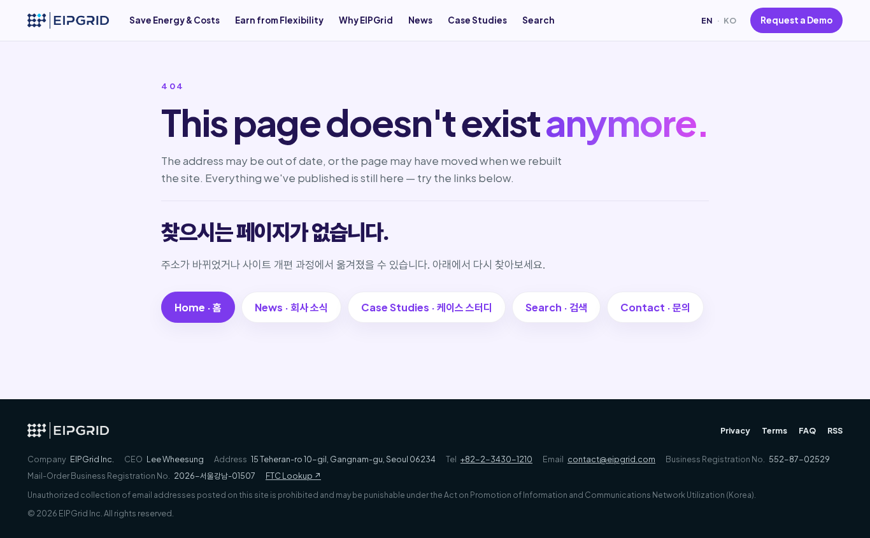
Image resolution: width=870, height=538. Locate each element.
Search (538, 20)
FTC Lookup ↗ (293, 476)
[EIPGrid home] (68, 20)
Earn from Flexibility (279, 20)
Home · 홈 (198, 307)
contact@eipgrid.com (611, 459)
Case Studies (477, 20)
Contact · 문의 (655, 307)
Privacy (735, 430)
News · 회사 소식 (291, 307)
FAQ (807, 430)
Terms (774, 430)
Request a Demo (796, 20)
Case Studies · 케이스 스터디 (426, 307)
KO (730, 20)
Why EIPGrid (366, 20)
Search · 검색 (556, 307)
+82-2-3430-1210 (496, 459)
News (420, 20)
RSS (835, 430)
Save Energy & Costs (174, 20)
